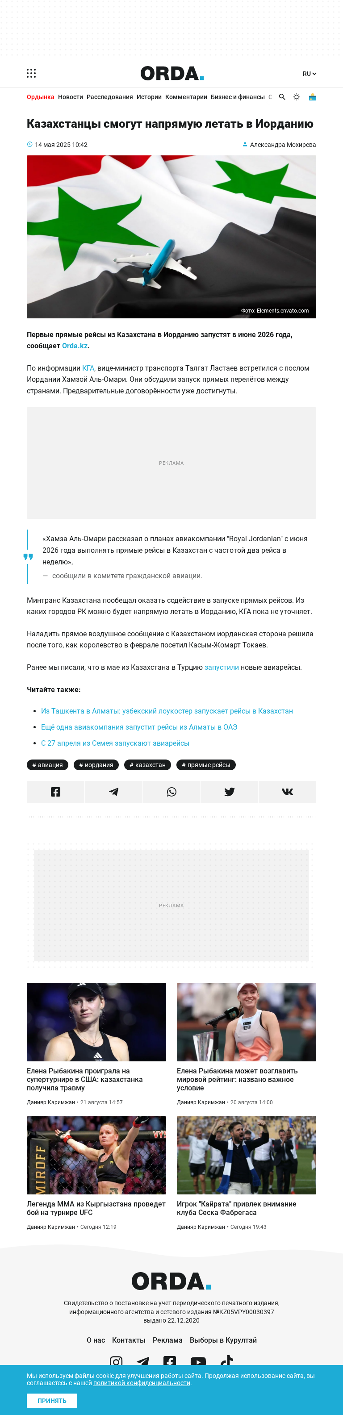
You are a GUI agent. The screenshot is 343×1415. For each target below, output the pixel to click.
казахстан (150, 764)
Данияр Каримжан (51, 1102)
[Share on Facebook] (55, 792)
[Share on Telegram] (113, 792)
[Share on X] (229, 792)
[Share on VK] (287, 792)
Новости (70, 96)
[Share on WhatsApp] (172, 792)
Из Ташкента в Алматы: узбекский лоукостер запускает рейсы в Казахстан (167, 711)
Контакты (129, 1340)
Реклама (168, 1340)
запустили (222, 667)
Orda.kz (75, 346)
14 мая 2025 (53, 144)
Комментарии (186, 96)
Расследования (110, 96)
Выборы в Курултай (223, 1340)
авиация (50, 764)
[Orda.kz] (171, 1294)
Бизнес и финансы (238, 96)
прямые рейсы (209, 764)
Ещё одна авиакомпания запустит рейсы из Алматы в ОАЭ (139, 727)
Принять (52, 1400)
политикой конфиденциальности (141, 1382)
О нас (96, 1340)
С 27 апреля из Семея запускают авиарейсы (115, 743)
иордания (99, 764)
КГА (88, 368)
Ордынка (40, 96)
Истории (149, 96)
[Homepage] (172, 73)
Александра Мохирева (283, 144)
